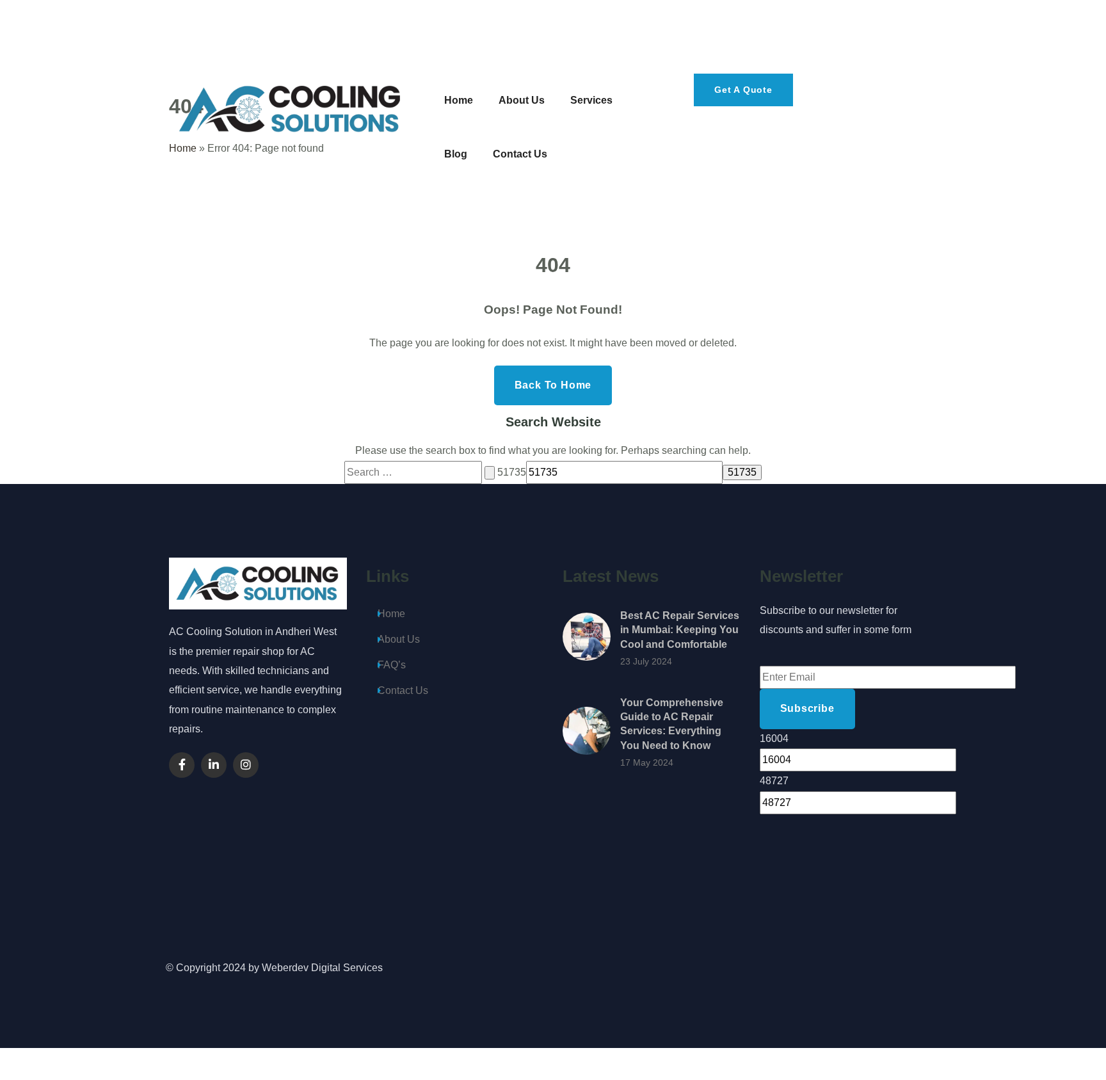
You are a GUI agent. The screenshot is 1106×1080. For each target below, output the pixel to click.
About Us (399, 639)
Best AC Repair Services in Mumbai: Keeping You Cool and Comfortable (679, 630)
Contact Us (403, 690)
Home (391, 613)
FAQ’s (392, 664)
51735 (511, 472)
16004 (774, 738)
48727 (774, 780)
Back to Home (553, 385)
